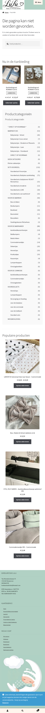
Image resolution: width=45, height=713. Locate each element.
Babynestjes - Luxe (17, 147)
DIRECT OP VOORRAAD (18, 155)
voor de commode (16, 307)
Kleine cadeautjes (14, 163)
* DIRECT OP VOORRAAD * (17, 127)
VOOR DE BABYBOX (14, 198)
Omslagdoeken (15, 283)
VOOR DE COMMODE (15, 271)
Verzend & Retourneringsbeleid (10, 611)
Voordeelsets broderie (18, 186)
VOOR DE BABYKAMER (16, 226)
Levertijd (5, 614)
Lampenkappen (16, 262)
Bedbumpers (15, 234)
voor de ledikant (16, 311)
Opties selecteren (22, 385)
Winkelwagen (34, 709)
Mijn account (6, 636)
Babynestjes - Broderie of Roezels (22, 143)
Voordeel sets (15, 315)
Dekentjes (14, 246)
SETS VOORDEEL (14, 167)
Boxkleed (13, 210)
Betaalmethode (6, 625)
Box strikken (14, 202)
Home (6, 12)
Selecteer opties (11, 103)
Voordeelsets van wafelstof (20, 194)
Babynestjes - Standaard (19, 151)
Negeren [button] (5, 703)
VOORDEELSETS (13, 287)
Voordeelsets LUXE (17, 190)
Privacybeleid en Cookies (9, 619)
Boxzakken (14, 218)
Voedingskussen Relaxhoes (20, 222)
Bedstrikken (14, 238)
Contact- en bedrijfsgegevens (10, 622)
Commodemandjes (17, 242)
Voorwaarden (6, 617)
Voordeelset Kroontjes (18, 171)
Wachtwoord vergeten (8, 650)
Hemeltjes (14, 250)
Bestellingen (6, 644)
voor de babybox (16, 303)
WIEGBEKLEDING (14, 319)
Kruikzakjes (14, 254)
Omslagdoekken (16, 266)
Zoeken (22, 710)
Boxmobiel (14, 214)
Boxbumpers (15, 206)
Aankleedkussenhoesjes (18, 230)
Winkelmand (6, 641)
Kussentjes (14, 258)
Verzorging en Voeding (18, 299)
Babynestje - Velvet (17, 135)
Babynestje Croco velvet (19, 139)
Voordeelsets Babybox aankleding (22, 175)
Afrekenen (5, 639)
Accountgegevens (7, 647)
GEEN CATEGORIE (14, 159)
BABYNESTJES (13, 131)
